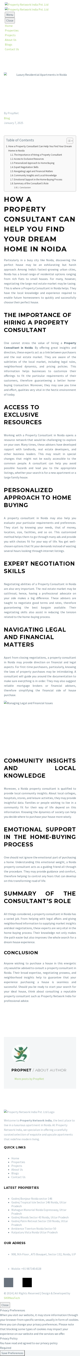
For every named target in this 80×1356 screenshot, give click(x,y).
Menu (9, 14)
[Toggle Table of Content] (68, 141)
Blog (7, 118)
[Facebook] (6, 1017)
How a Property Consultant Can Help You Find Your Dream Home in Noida (40, 148)
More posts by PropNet (29, 1079)
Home (9, 26)
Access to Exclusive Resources (29, 158)
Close (9, 20)
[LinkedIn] (27, 1017)
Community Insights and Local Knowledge (35, 175)
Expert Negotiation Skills (26, 167)
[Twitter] (11, 1017)
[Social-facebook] (8, 1282)
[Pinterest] (17, 1017)
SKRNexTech (12, 1298)
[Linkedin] (36, 1282)
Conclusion (25, 187)
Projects (10, 35)
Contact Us (12, 49)
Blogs (8, 44)
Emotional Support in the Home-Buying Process (38, 179)
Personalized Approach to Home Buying (34, 163)
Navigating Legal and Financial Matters (33, 171)
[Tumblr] (22, 1017)
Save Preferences (12, 1353)
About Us (10, 40)
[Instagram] (18, 1282)
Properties (12, 30)
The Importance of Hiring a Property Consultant (38, 154)
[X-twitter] (27, 1282)
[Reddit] (33, 1017)
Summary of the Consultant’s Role (31, 183)
